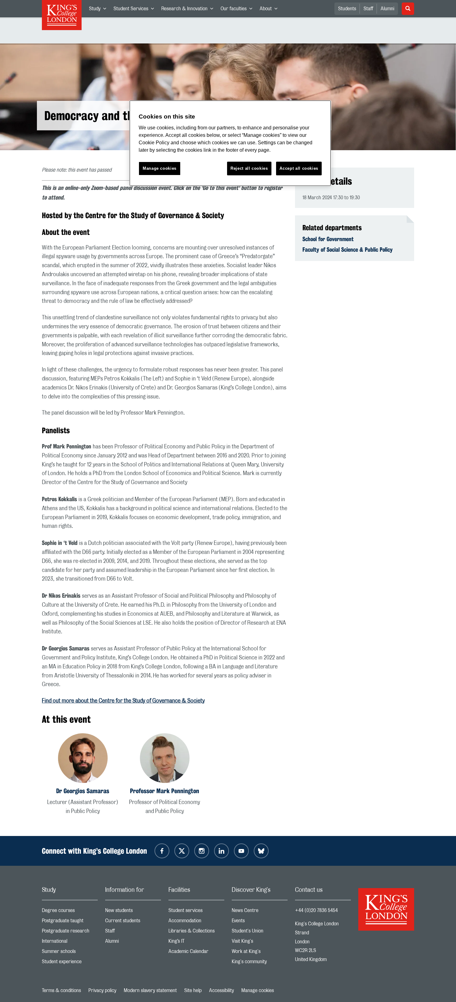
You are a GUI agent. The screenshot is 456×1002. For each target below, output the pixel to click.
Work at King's (260, 953)
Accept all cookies (298, 168)
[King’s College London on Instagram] (201, 850)
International (70, 942)
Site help (193, 990)
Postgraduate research (70, 932)
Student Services (136, 10)
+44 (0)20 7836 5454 (316, 910)
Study (99, 10)
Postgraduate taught (70, 922)
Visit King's (260, 942)
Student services (196, 912)
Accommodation (196, 922)
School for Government (328, 239)
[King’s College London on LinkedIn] (221, 850)
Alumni (387, 8)
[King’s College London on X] (181, 850)
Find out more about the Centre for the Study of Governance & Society (123, 701)
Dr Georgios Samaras (82, 790)
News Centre (260, 912)
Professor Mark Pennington (164, 790)
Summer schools (70, 953)
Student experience (70, 963)
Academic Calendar (196, 953)
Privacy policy (102, 990)
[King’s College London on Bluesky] (261, 850)
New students (133, 912)
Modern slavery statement (150, 990)
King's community (260, 963)
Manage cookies (257, 990)
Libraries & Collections (196, 932)
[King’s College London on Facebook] (161, 850)
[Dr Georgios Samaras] (83, 759)
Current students (133, 922)
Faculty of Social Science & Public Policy (347, 249)
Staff (368, 8)
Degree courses (70, 912)
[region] (230, 143)
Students (347, 8)
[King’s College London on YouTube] (241, 850)
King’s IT (196, 942)
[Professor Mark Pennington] (165, 759)
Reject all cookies (249, 168)
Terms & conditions (61, 990)
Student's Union (260, 932)
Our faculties (238, 10)
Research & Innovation (189, 10)
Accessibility (221, 990)
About (270, 10)
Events (260, 922)
